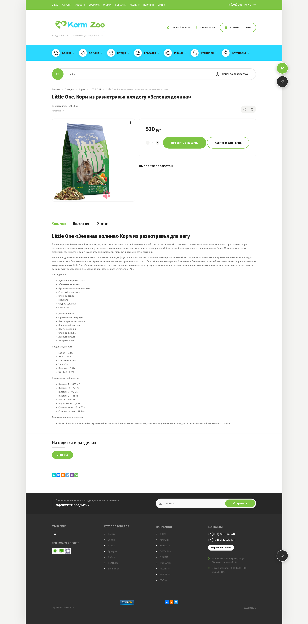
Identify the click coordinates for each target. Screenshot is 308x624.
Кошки (111, 534)
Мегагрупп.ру (250, 607)
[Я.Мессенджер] (54, 475)
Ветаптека (113, 568)
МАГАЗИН (66, 5)
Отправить (240, 503)
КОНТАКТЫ (120, 5)
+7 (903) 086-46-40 (239, 4)
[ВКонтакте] (58, 475)
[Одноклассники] (63, 475)
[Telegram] (67, 475)
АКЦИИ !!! (135, 5)
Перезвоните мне (221, 547)
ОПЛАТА (107, 5)
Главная (56, 89)
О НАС (55, 5)
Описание (59, 223)
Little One (73, 106)
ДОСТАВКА (94, 5)
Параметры (81, 223)
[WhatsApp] (76, 475)
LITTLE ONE (95, 89)
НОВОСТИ (80, 5)
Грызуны (69, 89)
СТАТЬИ (161, 5)
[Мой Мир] (176, 602)
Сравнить (131, 122)
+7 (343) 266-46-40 (221, 540)
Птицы (111, 545)
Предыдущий (244, 109)
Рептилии (113, 563)
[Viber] (72, 475)
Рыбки (111, 557)
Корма (81, 89)
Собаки (112, 540)
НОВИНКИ (148, 5)
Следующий (252, 109)
